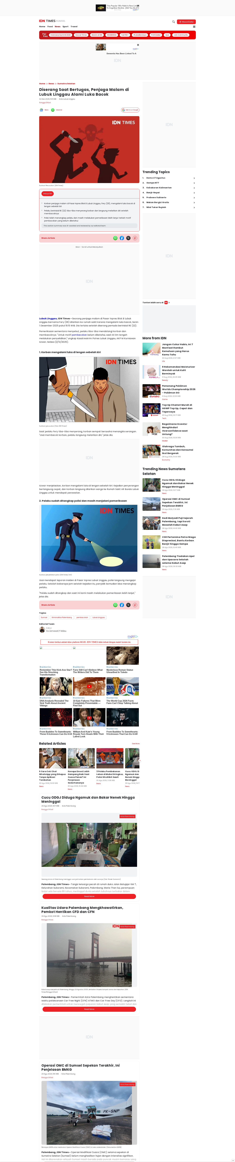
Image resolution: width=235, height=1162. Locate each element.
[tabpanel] (89, 214)
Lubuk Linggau (48, 318)
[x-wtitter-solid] (128, 238)
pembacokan (79, 334)
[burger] (194, 26)
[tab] (48, 193)
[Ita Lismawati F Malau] (42, 630)
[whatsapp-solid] (115, 238)
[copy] (135, 238)
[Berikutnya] (140, 760)
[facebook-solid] (122, 238)
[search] (173, 21)
